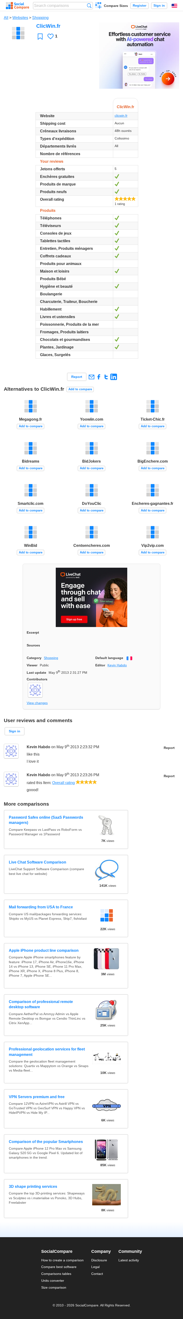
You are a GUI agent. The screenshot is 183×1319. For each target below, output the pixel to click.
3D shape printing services (33, 1186)
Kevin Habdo (117, 665)
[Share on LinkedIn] (113, 377)
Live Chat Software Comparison (37, 862)
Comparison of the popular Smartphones (46, 1142)
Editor (100, 665)
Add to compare (80, 389)
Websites (20, 18)
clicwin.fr (121, 115)
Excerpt (33, 632)
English (174, 6)
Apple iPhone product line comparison (44, 950)
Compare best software (58, 1267)
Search (89, 5)
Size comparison (53, 1287)
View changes (37, 703)
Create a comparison (98, 6)
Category (34, 658)
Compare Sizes (116, 6)
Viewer (32, 665)
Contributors (37, 679)
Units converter (52, 1280)
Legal (95, 1267)
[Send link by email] (91, 377)
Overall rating (63, 783)
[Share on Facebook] (99, 377)
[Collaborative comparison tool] (17, 5)
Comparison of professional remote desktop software (41, 1004)
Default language (109, 658)
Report (76, 377)
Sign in (159, 5)
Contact (97, 1274)
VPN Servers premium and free (37, 1097)
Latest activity (128, 1260)
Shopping (40, 18)
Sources (33, 645)
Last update (36, 672)
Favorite (40, 36)
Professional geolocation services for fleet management (47, 1051)
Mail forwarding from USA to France (41, 907)
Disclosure (99, 1260)
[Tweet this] (106, 377)
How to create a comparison (62, 1260)
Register (139, 5)
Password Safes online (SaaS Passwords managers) (46, 820)
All (6, 18)
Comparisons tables (56, 1274)
